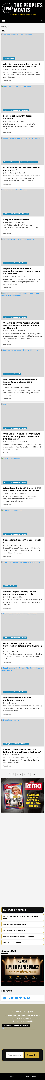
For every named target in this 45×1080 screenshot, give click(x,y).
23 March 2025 (20, 222)
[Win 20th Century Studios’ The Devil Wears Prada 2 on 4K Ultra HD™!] (22, 47)
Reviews (25, 110)
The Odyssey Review (12, 942)
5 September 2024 (16, 597)
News (24, 263)
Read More (7, 81)
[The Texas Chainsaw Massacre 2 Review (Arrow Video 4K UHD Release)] (22, 363)
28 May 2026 (19, 121)
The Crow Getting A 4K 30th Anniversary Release (17, 699)
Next (33, 774)
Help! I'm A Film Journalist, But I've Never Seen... (21, 917)
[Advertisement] (22, 836)
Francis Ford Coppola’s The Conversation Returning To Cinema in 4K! (22, 646)
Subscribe (32, 1055)
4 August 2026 (21, 69)
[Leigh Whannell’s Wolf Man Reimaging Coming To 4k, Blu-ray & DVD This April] (22, 252)
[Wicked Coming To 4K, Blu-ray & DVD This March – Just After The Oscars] (22, 471)
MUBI (6, 586)
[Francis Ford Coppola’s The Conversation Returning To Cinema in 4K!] (22, 627)
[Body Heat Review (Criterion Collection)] (22, 99)
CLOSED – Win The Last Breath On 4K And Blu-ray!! (21, 169)
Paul (6, 597)
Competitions (9, 58)
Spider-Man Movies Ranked (15, 924)
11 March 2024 (15, 755)
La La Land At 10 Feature (14, 930)
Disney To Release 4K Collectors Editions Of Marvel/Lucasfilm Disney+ (22, 750)
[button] (3, 20)
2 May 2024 (14, 651)
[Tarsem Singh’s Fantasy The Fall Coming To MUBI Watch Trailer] (22, 575)
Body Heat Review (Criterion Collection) (17, 117)
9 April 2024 (14, 703)
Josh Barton (9, 222)
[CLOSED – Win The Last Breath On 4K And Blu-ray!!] (22, 151)
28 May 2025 (21, 173)
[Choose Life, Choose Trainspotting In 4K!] (22, 523)
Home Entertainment (12, 110)
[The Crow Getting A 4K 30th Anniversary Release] (22, 681)
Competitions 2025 (11, 162)
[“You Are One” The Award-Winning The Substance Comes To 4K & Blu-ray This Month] (22, 306)
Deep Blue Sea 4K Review (16, 219)
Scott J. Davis (9, 69)
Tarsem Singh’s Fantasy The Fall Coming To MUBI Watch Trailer (19, 592)
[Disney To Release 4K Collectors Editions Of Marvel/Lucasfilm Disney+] (22, 732)
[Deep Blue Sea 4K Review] (22, 202)
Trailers (13, 586)
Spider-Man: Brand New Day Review (18, 936)
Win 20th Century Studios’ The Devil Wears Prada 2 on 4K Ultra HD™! (21, 65)
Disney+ (7, 744)
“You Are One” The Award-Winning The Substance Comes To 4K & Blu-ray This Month (21, 325)
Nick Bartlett (9, 121)
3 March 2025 (21, 331)
